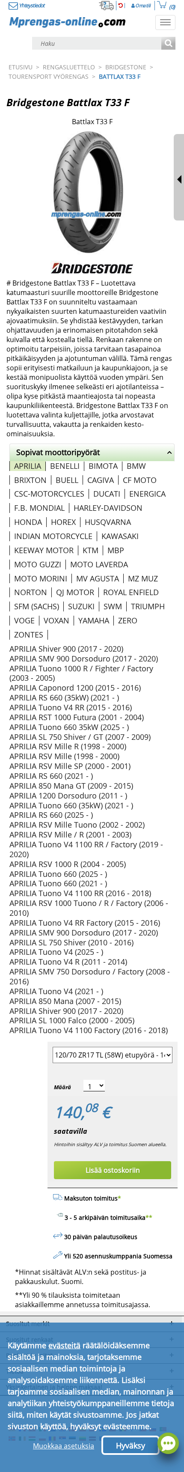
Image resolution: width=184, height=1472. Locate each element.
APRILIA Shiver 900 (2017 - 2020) (66, 649)
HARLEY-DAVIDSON (108, 508)
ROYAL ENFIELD (131, 592)
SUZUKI (81, 606)
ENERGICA (147, 494)
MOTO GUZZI (37, 564)
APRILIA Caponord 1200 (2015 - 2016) (75, 687)
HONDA (28, 522)
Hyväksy (130, 1445)
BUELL (67, 480)
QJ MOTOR (75, 592)
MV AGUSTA (97, 578)
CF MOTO (140, 480)
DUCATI (106, 494)
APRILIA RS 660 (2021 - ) (51, 776)
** (148, 1217)
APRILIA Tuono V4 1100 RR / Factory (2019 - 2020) (86, 849)
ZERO (127, 620)
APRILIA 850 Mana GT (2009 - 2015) (71, 786)
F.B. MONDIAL (39, 508)
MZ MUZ (143, 578)
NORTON (30, 592)
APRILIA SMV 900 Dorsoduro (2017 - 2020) (83, 658)
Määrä (62, 1087)
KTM (90, 550)
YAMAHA (93, 620)
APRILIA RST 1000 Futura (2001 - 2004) (76, 717)
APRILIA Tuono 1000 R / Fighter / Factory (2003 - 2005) (81, 673)
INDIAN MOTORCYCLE (53, 536)
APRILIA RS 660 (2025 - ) (51, 815)
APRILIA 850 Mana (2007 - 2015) (65, 1001)
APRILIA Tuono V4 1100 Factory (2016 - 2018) (88, 1030)
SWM (113, 606)
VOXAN (56, 620)
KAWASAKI (120, 536)
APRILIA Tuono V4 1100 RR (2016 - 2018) (80, 893)
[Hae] (168, 44)
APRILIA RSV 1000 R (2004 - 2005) (67, 864)
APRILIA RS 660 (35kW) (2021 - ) (64, 697)
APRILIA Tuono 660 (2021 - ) (58, 883)
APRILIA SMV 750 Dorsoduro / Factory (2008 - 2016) (89, 976)
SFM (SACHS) (36, 606)
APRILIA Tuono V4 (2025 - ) (56, 952)
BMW (136, 466)
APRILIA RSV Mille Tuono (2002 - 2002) (77, 824)
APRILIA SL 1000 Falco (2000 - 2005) (71, 1020)
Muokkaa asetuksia (63, 1446)
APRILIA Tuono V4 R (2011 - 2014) (68, 962)
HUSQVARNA (108, 522)
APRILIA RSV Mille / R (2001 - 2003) (70, 834)
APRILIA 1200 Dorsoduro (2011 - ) (68, 795)
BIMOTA (103, 466)
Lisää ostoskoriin (113, 1170)
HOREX (63, 522)
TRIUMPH (148, 606)
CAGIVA (100, 480)
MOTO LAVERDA (99, 564)
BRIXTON (30, 480)
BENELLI (65, 466)
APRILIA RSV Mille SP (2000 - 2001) (70, 766)
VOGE (24, 620)
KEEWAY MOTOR (44, 550)
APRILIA (27, 466)
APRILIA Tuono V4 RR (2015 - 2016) (70, 707)
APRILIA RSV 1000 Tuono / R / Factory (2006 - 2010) (88, 908)
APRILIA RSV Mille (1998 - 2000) (64, 756)
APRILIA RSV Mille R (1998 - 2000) (67, 746)
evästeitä (64, 1345)
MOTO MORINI (40, 578)
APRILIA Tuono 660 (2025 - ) (58, 874)
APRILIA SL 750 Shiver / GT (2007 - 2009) (80, 737)
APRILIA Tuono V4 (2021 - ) (56, 991)
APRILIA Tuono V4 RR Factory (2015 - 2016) (84, 923)
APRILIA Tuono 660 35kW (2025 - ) (69, 727)
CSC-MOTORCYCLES (49, 494)
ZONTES (28, 634)
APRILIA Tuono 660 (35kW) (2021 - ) (71, 805)
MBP (115, 550)
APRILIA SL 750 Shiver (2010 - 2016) (71, 942)
